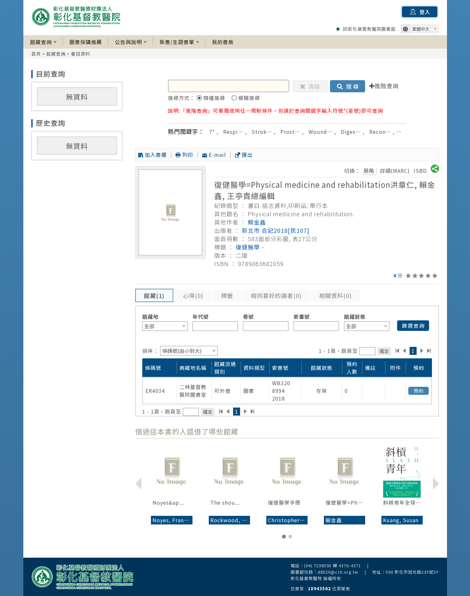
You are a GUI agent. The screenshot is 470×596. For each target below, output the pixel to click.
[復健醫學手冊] (287, 470)
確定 (384, 351)
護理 (404, 131)
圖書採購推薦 (85, 42)
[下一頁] (421, 350)
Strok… (262, 131)
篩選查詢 (413, 325)
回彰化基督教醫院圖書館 (369, 29)
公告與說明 (128, 42)
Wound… (321, 131)
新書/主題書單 (177, 42)
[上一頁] (404, 350)
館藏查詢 (41, 42)
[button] (284, 537)
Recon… (380, 131)
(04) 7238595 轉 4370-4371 (332, 565)
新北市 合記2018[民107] (275, 230)
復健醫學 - (250, 247)
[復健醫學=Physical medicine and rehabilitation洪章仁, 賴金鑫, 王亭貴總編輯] (344, 470)
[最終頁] (429, 350)
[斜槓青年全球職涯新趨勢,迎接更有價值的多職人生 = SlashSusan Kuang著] (402, 470)
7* (212, 131)
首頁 (36, 53)
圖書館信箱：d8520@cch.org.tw (324, 572)
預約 (419, 390)
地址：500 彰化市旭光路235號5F (405, 572)
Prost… (290, 131)
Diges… (351, 131)
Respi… (233, 131)
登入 (424, 12)
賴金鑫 (257, 222)
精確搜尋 (215, 98)
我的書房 (223, 42)
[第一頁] (397, 350)
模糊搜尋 (249, 98)
